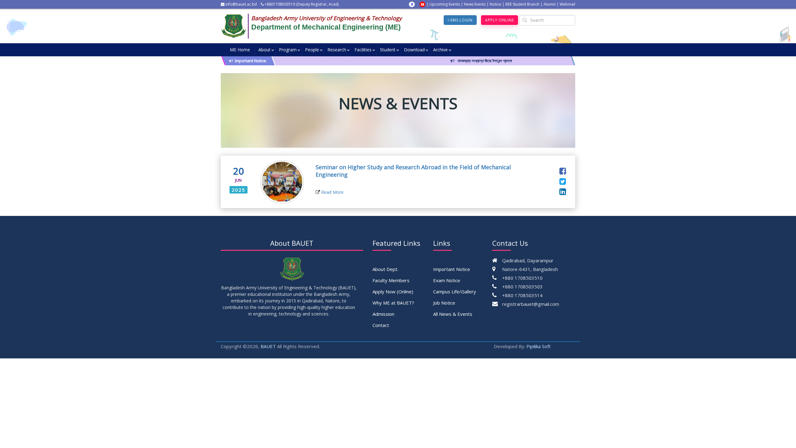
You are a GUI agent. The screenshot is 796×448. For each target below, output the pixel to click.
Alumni (550, 4)
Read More (332, 192)
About (264, 50)
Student (388, 50)
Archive (440, 50)
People (312, 50)
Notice (495, 4)
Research (336, 50)
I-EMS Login (460, 20)
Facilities (363, 50)
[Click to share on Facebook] (562, 171)
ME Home (240, 50)
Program (288, 50)
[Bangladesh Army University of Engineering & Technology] (236, 26)
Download (414, 50)
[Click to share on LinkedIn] (562, 191)
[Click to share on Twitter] (562, 181)
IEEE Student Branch (522, 4)
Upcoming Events (444, 4)
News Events (475, 4)
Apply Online (499, 20)
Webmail (567, 4)
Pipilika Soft (538, 346)
